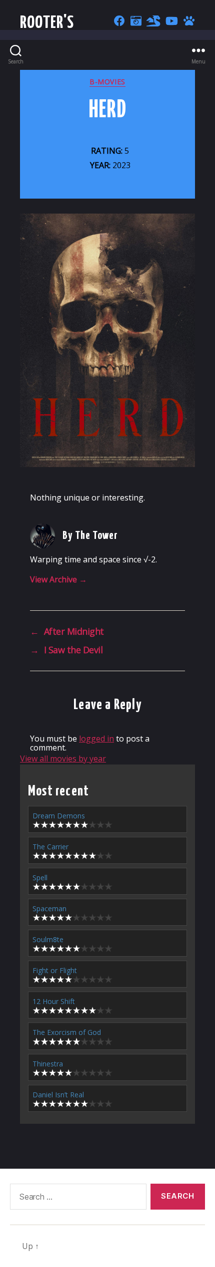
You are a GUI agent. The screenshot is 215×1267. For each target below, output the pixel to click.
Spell (40, 877)
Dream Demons (58, 815)
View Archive (58, 579)
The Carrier (50, 846)
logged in (96, 738)
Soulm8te (48, 939)
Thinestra (47, 1063)
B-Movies (107, 81)
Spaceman (49, 908)
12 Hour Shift (53, 1001)
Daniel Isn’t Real (58, 1094)
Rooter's (47, 23)
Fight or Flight (54, 970)
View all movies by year (63, 758)
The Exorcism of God (66, 1032)
